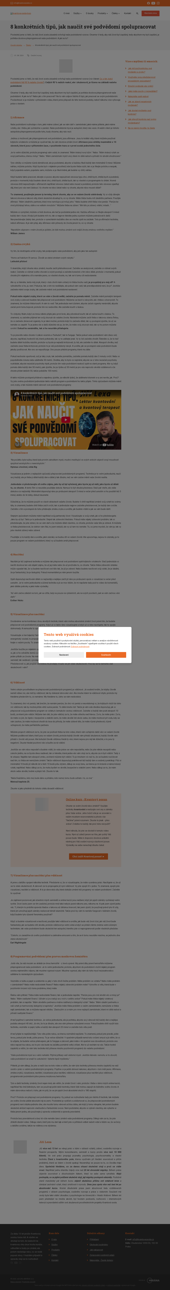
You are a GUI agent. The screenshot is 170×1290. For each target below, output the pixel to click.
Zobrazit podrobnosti (80, 646)
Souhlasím (106, 655)
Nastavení (64, 655)
